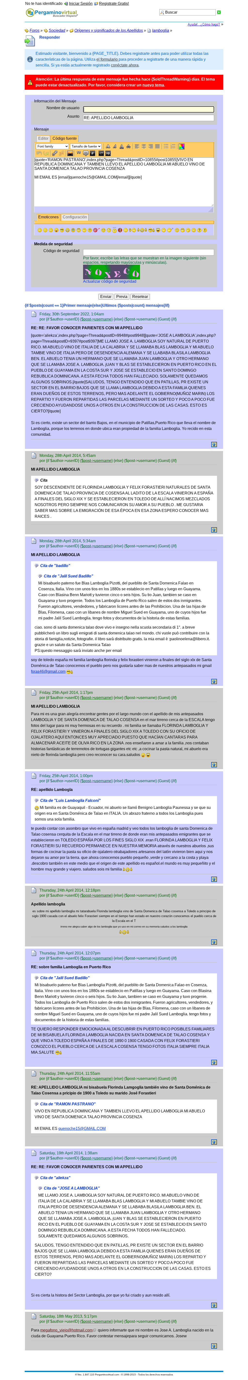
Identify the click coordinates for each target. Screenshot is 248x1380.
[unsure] (90, 230)
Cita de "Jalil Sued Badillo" (68, 576)
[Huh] (84, 230)
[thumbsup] (142, 230)
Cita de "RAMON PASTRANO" (68, 1104)
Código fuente (65, 138)
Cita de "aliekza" (55, 1178)
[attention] (205, 230)
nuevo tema (153, 85)
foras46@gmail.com (48, 671)
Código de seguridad (61, 251)
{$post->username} (96, 319)
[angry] (103, 230)
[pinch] (164, 230)
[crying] (73, 230)
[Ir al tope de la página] (214, 444)
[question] (199, 230)
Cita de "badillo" (55, 566)
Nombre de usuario (62, 108)
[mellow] (126, 230)
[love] (96, 230)
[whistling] (182, 230)
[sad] (45, 230)
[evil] (188, 230)
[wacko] (177, 230)
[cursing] (120, 230)
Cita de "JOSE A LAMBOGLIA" (72, 1188)
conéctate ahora (125, 65)
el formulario (107, 59)
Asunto (73, 116)
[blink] (109, 230)
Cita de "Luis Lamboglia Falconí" (70, 800)
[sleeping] (170, 230)
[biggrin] (67, 230)
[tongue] (56, 230)
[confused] (114, 230)
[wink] (51, 230)
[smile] (40, 230)
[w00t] (158, 230)
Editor (43, 138)
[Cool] (62, 230)
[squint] (194, 230)
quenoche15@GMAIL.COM (82, 1128)
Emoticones (48, 217)
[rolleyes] (79, 230)
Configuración (75, 217)
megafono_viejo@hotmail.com (66, 1330)
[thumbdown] (132, 230)
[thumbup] (151, 230)
